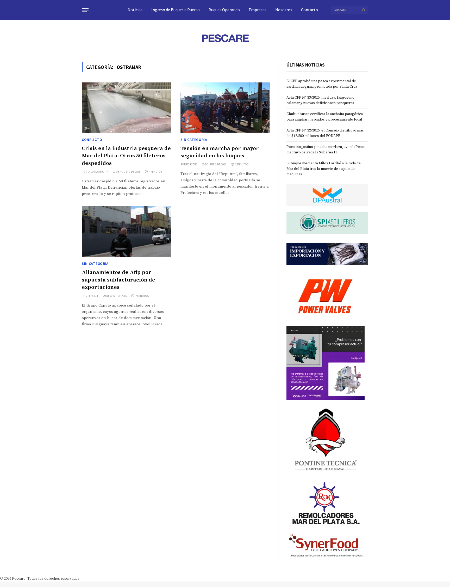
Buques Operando (224, 9)
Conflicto (92, 139)
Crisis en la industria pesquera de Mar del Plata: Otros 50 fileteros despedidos (126, 156)
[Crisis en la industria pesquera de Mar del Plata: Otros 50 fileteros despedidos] (126, 107)
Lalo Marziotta (98, 171)
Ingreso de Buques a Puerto (175, 9)
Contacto (309, 9)
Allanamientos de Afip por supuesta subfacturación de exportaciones (118, 280)
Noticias (135, 9)
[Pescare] (225, 38)
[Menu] (85, 10)
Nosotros (283, 9)
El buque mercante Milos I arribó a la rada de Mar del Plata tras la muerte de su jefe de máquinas (323, 169)
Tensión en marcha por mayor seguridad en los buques (219, 152)
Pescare (191, 164)
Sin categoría (193, 139)
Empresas (257, 9)
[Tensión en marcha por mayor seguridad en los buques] (225, 107)
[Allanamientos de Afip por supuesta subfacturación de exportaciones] (126, 231)
